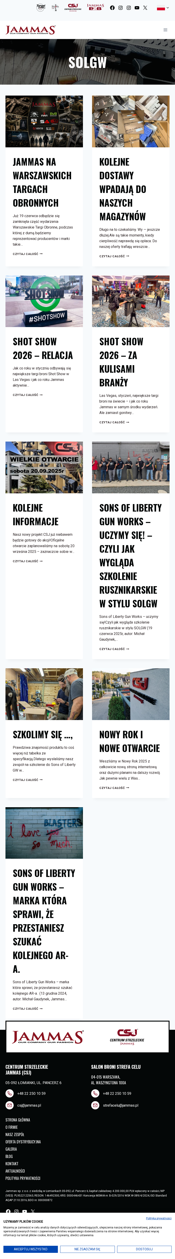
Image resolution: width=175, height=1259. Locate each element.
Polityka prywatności (22, 1178)
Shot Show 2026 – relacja (43, 348)
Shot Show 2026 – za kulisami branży (121, 361)
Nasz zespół (14, 1134)
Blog (9, 1156)
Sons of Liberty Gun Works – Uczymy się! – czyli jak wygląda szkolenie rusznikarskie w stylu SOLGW (130, 555)
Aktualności (15, 1171)
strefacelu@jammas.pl (120, 1105)
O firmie (11, 1127)
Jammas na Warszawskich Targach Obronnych (42, 182)
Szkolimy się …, (43, 734)
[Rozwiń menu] (165, 29)
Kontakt (11, 1163)
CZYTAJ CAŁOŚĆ (28, 254)
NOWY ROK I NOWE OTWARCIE (129, 741)
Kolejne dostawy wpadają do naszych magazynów (122, 189)
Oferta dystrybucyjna (23, 1142)
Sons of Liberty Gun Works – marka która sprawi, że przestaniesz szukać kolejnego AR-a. (44, 920)
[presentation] (44, 121)
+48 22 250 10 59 (31, 1093)
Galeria (11, 1149)
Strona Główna (17, 1120)
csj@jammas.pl (29, 1105)
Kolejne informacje (35, 514)
